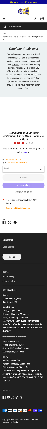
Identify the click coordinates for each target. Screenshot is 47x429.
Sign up (12, 256)
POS (33, 419)
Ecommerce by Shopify (10, 422)
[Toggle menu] (4, 18)
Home (4, 33)
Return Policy (8, 276)
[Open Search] (4, 26)
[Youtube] (8, 397)
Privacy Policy (9, 281)
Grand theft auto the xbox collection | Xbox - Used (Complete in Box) (23, 38)
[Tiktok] (16, 397)
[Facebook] (4, 397)
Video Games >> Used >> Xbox (17, 162)
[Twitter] (21, 397)
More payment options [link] (23, 191)
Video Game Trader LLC (13, 159)
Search (6, 271)
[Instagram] (12, 397)
